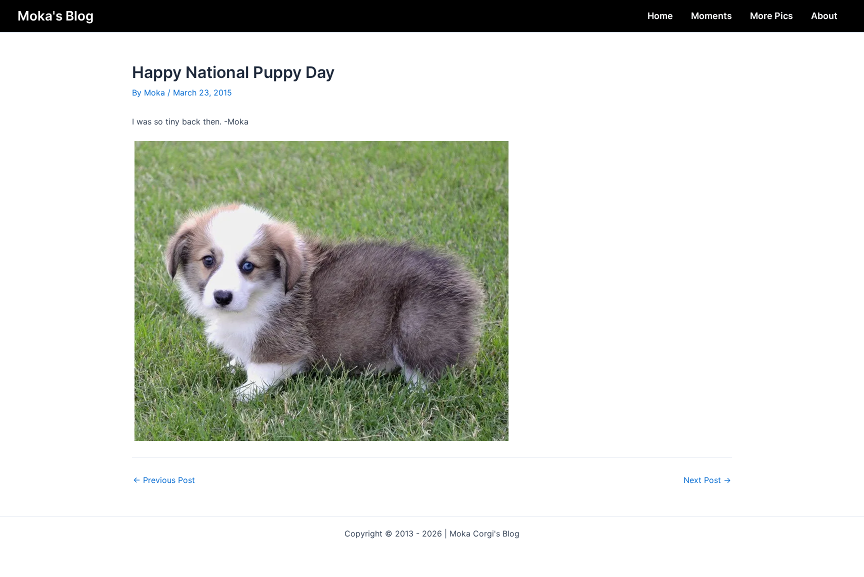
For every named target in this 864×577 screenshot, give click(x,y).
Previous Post (164, 480)
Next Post (707, 480)
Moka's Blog (56, 16)
